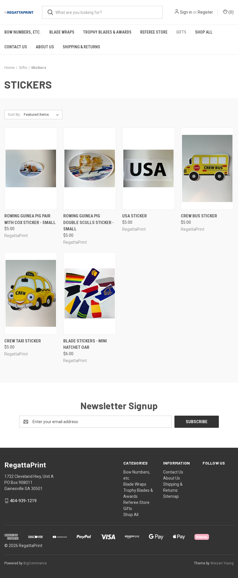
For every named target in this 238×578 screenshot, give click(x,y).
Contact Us (15, 47)
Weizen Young (222, 563)
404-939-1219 (23, 500)
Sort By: (14, 114)
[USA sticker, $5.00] (148, 169)
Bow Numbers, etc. (22, 32)
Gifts (181, 32)
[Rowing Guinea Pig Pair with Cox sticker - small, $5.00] (31, 169)
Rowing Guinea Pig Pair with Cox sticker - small (30, 219)
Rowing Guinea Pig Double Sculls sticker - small (88, 222)
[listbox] (42, 114)
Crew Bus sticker (199, 216)
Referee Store (153, 32)
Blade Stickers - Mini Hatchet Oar (85, 344)
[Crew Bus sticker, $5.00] (207, 169)
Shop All (203, 32)
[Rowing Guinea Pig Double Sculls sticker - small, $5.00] (89, 169)
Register (205, 12)
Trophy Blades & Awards (107, 32)
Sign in (186, 12)
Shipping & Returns (81, 47)
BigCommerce (35, 563)
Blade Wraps (61, 32)
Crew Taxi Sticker (22, 341)
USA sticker (134, 216)
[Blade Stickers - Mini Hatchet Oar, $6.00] (89, 293)
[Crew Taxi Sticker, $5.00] (31, 293)
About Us (45, 47)
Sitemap (171, 496)
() (231, 12)
